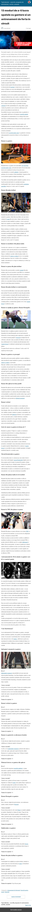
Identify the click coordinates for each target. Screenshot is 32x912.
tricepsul (18, 337)
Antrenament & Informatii (13, 890)
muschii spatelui (24, 114)
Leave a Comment (16, 896)
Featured (7, 892)
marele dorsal (5, 344)
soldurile (16, 172)
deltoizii (14, 414)
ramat (8, 219)
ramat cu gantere (5, 362)
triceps (26, 844)
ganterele (3, 105)
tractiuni (12, 87)
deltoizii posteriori (20, 398)
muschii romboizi (18, 768)
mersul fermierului (18, 460)
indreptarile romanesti (13, 748)
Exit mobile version (16, 910)
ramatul (21, 270)
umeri (14, 782)
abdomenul (25, 542)
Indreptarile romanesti (6, 673)
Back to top (28, 905)
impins (15, 639)
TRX (27, 531)
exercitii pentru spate (14, 133)
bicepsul (16, 804)
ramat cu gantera (14, 256)
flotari (19, 810)
